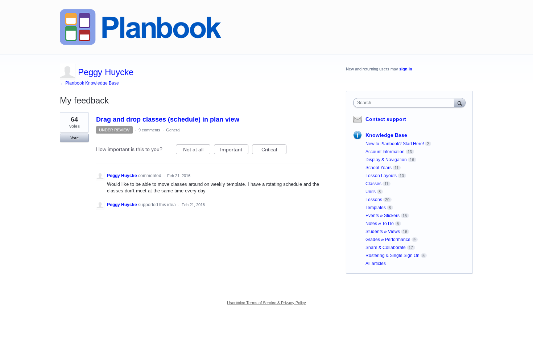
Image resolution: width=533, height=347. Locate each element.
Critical (273, 150)
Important (234, 150)
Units (370, 191)
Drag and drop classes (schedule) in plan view (167, 119)
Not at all (196, 150)
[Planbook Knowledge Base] (140, 27)
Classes (373, 183)
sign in (405, 69)
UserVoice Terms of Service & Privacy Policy (266, 303)
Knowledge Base (386, 135)
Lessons (373, 199)
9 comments (149, 130)
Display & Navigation (386, 159)
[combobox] (405, 102)
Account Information (385, 151)
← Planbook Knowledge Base (89, 83)
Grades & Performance (387, 239)
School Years (378, 167)
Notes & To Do (379, 223)
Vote (74, 138)
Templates (375, 207)
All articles (375, 263)
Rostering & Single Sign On (392, 255)
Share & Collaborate (385, 247)
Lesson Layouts (381, 175)
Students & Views (382, 231)
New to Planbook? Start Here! (394, 143)
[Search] (460, 102)
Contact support (385, 119)
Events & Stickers (382, 215)
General (173, 130)
